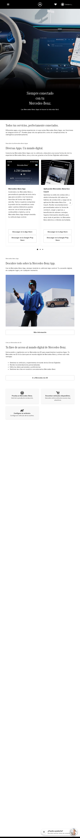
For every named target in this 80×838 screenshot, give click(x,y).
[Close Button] (44, 832)
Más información (40, 332)
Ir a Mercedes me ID (40, 378)
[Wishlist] (55, 4)
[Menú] (8, 4)
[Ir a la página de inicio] (40, 4)
